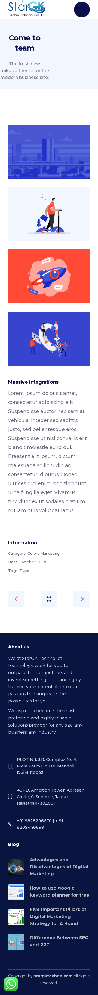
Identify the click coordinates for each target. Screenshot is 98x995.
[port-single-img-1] (49, 152)
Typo (24, 570)
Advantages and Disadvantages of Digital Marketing (59, 866)
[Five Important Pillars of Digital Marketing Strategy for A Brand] (16, 917)
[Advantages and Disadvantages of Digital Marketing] (16, 867)
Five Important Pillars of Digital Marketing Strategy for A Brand (58, 916)
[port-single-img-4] (49, 339)
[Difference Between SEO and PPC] (16, 942)
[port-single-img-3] (49, 276)
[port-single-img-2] (49, 214)
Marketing (50, 553)
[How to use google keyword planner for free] (16, 892)
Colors (33, 553)
